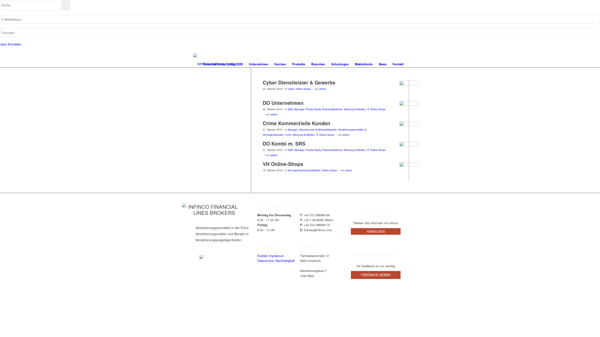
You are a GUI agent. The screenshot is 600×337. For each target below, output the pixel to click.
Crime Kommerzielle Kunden (296, 123)
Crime (288, 134)
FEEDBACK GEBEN (375, 274)
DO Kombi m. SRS (284, 143)
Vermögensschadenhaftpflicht (304, 170)
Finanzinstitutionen (332, 109)
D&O (290, 109)
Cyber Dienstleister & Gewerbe (299, 82)
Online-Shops (303, 89)
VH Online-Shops (283, 163)
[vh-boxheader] (408, 171)
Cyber (291, 89)
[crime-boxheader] (408, 130)
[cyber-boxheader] (408, 90)
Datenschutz (265, 260)
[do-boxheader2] (408, 110)
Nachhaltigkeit (285, 260)
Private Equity (313, 109)
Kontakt (262, 255)
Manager (299, 109)
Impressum (276, 255)
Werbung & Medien (355, 109)
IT (368, 109)
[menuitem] (223, 64)
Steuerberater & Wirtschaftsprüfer (318, 129)
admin (322, 89)
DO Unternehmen (283, 102)
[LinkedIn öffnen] (201, 257)
